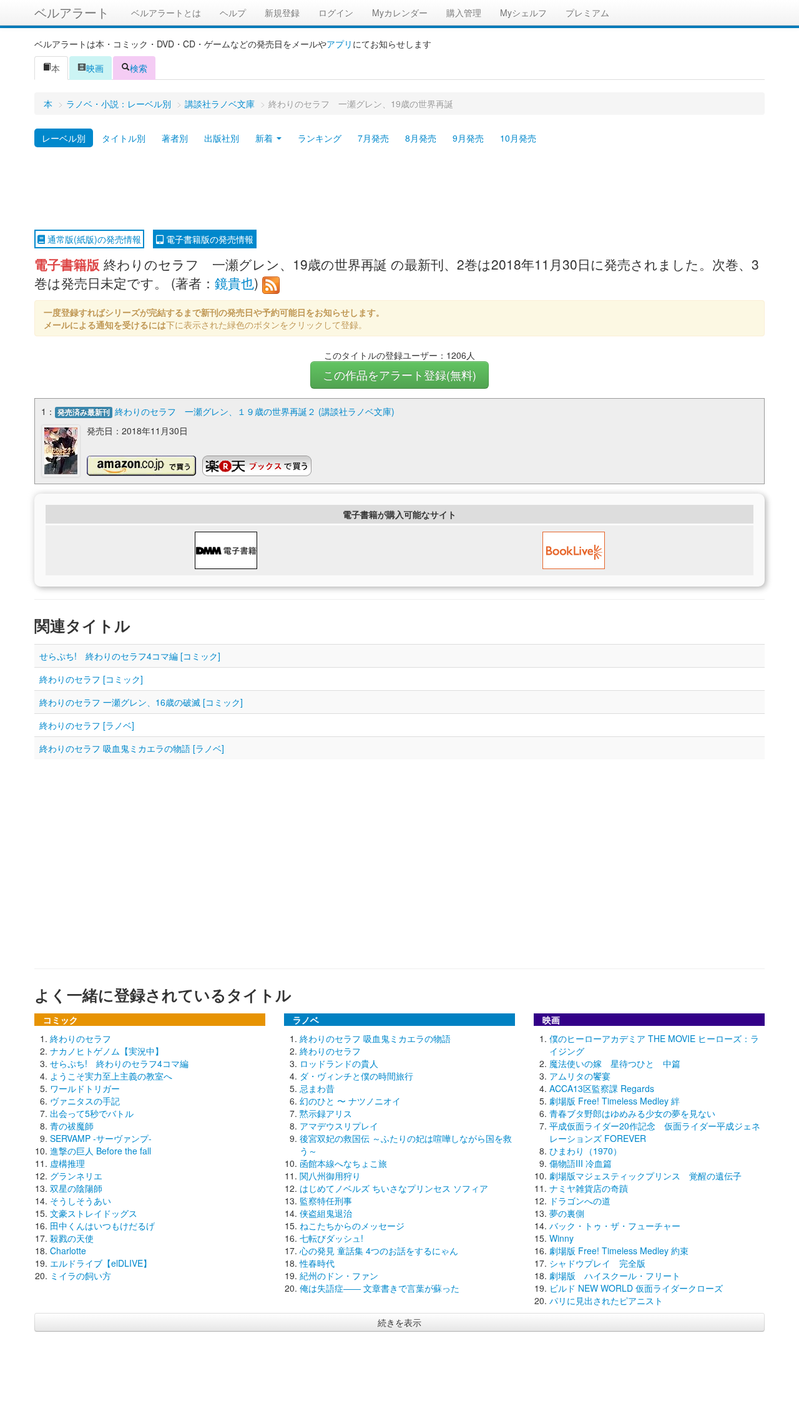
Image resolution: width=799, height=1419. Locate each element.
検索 (138, 68)
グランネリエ (76, 1175)
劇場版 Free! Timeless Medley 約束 (619, 1250)
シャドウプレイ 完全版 (597, 1263)
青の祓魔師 (72, 1125)
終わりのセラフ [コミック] (91, 679)
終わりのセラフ (80, 1038)
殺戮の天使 (72, 1238)
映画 (95, 68)
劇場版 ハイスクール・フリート (614, 1275)
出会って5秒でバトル (92, 1113)
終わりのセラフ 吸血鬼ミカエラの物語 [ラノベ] (131, 748)
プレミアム (587, 12)
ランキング (319, 138)
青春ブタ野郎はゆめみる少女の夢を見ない (632, 1113)
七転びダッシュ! (331, 1238)
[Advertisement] (399, 189)
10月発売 (518, 138)
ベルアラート (71, 12)
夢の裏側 (566, 1213)
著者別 (175, 138)
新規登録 (282, 12)
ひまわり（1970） (585, 1150)
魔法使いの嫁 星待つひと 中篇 (614, 1063)
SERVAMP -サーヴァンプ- (101, 1138)
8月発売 (420, 138)
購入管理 (463, 12)
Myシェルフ (523, 12)
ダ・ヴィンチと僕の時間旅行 (356, 1076)
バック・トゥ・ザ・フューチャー (614, 1225)
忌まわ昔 (317, 1088)
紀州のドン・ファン (339, 1275)
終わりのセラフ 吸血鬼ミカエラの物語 (375, 1038)
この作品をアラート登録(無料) (399, 375)
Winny (561, 1238)
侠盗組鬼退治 (326, 1213)
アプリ (339, 43)
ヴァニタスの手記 (85, 1101)
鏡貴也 (234, 282)
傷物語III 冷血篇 (580, 1163)
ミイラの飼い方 (80, 1275)
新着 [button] (265, 138)
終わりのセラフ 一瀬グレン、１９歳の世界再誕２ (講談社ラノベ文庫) (255, 411)
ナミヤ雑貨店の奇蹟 (588, 1188)
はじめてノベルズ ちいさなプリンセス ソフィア (394, 1188)
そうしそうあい (80, 1200)
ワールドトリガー (85, 1088)
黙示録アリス (326, 1113)
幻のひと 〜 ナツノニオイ (350, 1101)
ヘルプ (233, 12)
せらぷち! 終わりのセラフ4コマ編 (119, 1063)
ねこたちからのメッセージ (352, 1225)
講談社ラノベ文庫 (220, 103)
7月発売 (373, 138)
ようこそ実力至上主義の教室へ (111, 1076)
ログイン (335, 12)
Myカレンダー (400, 12)
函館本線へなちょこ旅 (343, 1163)
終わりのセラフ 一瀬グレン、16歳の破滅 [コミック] (141, 702)
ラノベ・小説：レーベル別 (118, 103)
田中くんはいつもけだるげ (102, 1225)
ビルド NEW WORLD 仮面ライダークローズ (636, 1288)
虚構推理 (67, 1163)
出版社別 (221, 138)
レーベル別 (64, 138)
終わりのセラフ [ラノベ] (86, 725)
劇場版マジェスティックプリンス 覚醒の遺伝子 (645, 1175)
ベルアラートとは (166, 12)
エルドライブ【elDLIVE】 (101, 1263)
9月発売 (468, 138)
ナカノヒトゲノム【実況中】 (107, 1051)
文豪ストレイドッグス (93, 1213)
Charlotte (68, 1250)
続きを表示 (399, 1322)
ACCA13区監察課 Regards (601, 1088)
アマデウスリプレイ (339, 1125)
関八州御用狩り (330, 1175)
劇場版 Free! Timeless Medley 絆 (614, 1101)
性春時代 (317, 1263)
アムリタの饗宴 (579, 1076)
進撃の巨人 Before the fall (100, 1150)
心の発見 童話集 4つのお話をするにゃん (379, 1250)
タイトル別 (123, 138)
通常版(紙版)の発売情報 (93, 239)
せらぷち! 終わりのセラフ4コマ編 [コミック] (129, 656)
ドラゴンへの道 (579, 1200)
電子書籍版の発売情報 (208, 239)
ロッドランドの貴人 (339, 1063)
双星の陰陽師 (76, 1188)
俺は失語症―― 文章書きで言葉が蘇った (379, 1288)
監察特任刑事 (326, 1200)
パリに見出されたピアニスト (606, 1300)
